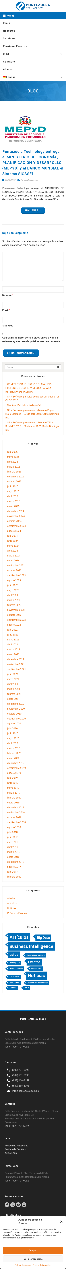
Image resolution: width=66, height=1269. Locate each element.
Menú (10, 15)
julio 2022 (12, 629)
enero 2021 (13, 698)
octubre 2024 (14, 521)
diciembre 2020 (15, 703)
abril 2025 (12, 496)
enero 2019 (13, 802)
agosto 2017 (14, 866)
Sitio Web (7, 325)
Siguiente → (33, 210)
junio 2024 (12, 540)
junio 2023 (12, 585)
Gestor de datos (16, 968)
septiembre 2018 (16, 822)
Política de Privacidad (42, 1265)
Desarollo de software (36, 955)
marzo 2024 (13, 555)
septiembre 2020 (16, 718)
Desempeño (15, 963)
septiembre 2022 (16, 619)
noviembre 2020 (16, 708)
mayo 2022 (13, 639)
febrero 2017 (14, 876)
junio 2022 (12, 634)
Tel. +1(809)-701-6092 (17, 1046)
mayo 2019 (13, 787)
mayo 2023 (13, 590)
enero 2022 (13, 654)
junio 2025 (12, 486)
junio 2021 (12, 674)
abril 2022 (12, 644)
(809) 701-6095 (20, 1075)
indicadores (36, 968)
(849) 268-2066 (20, 1085)
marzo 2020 (13, 748)
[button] (61, 1221)
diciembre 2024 (15, 511)
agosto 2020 (14, 723)
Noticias (11, 908)
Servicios (9, 38)
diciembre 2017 (15, 861)
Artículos (12, 903)
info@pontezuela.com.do (25, 1090)
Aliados (8, 69)
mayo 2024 (13, 545)
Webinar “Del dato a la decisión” (24, 405)
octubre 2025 (14, 481)
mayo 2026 (13, 456)
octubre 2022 (14, 614)
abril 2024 (12, 550)
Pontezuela (14, 983)
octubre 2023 (14, 570)
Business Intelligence (31, 946)
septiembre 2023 (16, 575)
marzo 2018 (13, 852)
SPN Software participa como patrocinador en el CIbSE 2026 (32, 398)
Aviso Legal (11, 1153)
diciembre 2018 (15, 807)
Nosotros (9, 30)
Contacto (9, 61)
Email (5, 310)
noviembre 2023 (16, 565)
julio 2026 (12, 451)
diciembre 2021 (15, 659)
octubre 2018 (14, 817)
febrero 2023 (14, 605)
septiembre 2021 (16, 669)
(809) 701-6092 (20, 1069)
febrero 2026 (14, 471)
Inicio (6, 23)
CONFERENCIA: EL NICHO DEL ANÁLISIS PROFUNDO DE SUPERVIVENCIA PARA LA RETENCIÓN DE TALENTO (28, 388)
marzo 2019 (13, 792)
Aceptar (33, 1250)
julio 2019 (12, 777)
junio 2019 (12, 782)
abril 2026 (12, 461)
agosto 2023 (14, 580)
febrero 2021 (14, 693)
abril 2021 (12, 684)
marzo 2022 (13, 649)
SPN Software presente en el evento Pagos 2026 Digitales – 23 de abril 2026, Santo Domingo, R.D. (32, 414)
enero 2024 (13, 560)
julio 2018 (12, 832)
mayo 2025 (13, 491)
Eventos (34, 962)
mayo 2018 (13, 842)
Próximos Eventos (15, 46)
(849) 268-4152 (20, 1080)
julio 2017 (12, 871)
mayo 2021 (13, 679)
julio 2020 (12, 728)
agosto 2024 (14, 530)
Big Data (43, 938)
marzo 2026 (13, 466)
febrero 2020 (14, 753)
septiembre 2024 (16, 526)
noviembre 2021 (16, 664)
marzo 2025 (13, 501)
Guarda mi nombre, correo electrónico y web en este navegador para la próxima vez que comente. (31, 339)
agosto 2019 (14, 772)
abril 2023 (12, 595)
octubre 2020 (14, 713)
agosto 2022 (14, 624)
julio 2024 (12, 535)
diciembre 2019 (15, 763)
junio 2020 (12, 733)
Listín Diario (14, 977)
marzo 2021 (13, 689)
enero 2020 (13, 758)
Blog (6, 53)
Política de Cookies (23, 1265)
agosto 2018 (14, 827)
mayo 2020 (13, 738)
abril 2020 (12, 743)
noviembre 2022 (16, 609)
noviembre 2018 (16, 812)
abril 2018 (12, 847)
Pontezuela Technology (38, 983)
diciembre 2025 (15, 476)
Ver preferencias (33, 1259)
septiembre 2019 (16, 768)
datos (14, 955)
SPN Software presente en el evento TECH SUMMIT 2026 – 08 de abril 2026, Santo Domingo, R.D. (32, 426)
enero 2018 (13, 856)
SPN (27, 988)
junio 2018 (12, 837)
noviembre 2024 (16, 516)
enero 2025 (13, 506)
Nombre (7, 295)
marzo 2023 (13, 600)
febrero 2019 (14, 797)
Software (13, 988)
